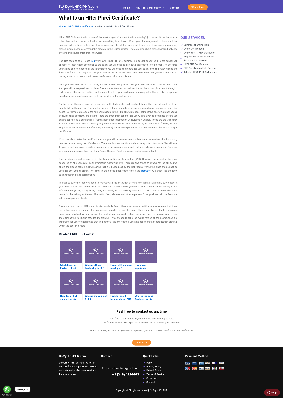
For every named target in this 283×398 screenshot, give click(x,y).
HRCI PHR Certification (148, 7)
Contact (174, 7)
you (93, 61)
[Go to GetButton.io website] (7, 395)
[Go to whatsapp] (7, 389)
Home (126, 7)
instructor (146, 170)
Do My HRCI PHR (158, 390)
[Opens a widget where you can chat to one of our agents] (272, 393)
